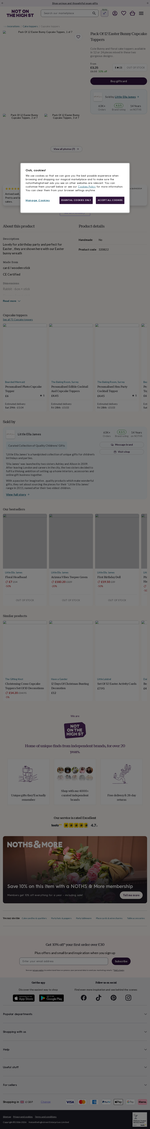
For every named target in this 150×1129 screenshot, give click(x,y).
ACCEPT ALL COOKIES (110, 200)
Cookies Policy (87, 187)
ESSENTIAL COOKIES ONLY (76, 200)
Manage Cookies (38, 200)
